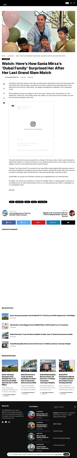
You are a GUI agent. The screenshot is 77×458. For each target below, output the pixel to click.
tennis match (42, 202)
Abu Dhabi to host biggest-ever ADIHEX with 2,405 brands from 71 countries (39, 325)
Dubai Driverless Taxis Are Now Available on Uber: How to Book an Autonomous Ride (41, 334)
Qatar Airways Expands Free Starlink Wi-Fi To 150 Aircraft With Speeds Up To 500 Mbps (42, 315)
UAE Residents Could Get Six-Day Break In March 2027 (42, 427)
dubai (11, 202)
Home (3, 56)
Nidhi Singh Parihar (9, 394)
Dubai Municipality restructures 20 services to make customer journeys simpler (40, 344)
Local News (10, 56)
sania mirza (19, 202)
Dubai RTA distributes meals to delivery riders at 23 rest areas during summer (66, 379)
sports (27, 202)
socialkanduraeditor (11, 77)
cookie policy (58, 454)
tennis (34, 202)
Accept (66, 454)
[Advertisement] (38, 291)
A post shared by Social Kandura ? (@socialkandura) (33, 150)
